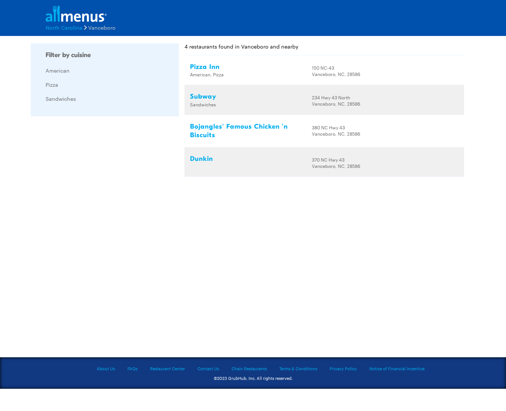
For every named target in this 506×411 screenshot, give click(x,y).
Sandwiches (61, 98)
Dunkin (201, 159)
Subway (203, 96)
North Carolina (64, 27)
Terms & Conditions (298, 368)
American (58, 70)
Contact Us (208, 368)
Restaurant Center (167, 368)
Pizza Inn (205, 67)
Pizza (52, 84)
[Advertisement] (86, 233)
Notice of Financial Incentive (397, 368)
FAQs (132, 368)
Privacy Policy (343, 368)
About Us (106, 368)
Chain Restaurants (249, 368)
